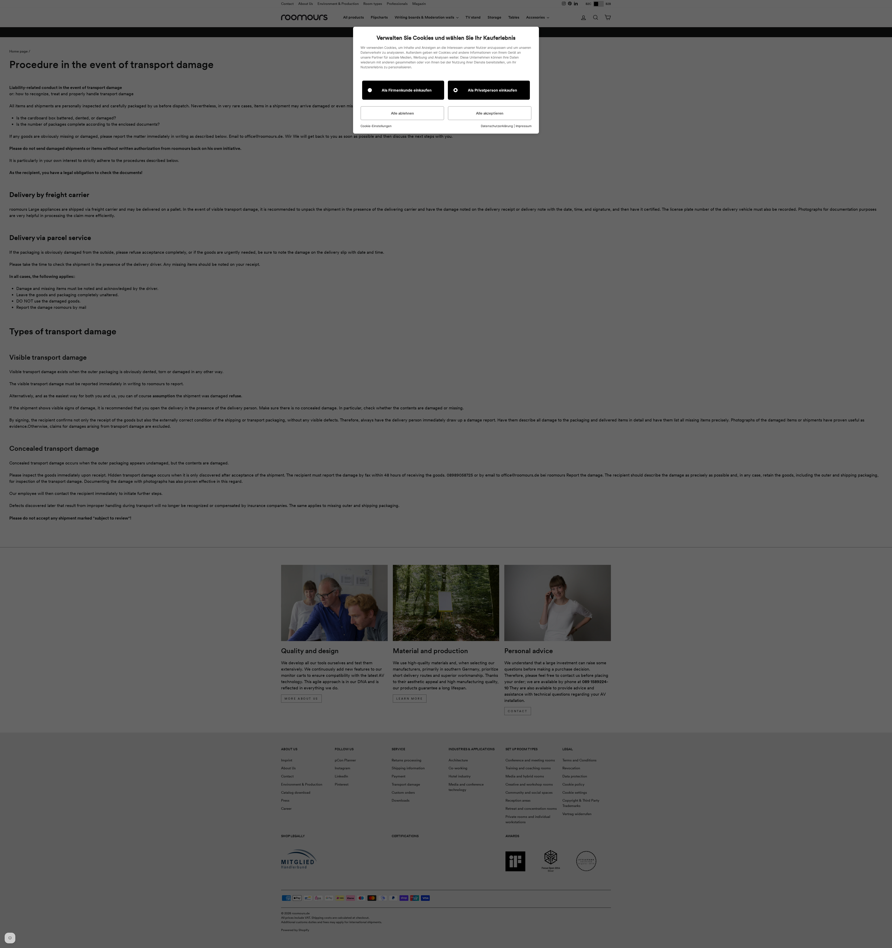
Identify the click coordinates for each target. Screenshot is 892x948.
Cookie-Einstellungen (376, 126)
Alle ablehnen (402, 113)
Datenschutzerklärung (497, 126)
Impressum (523, 126)
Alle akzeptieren (489, 113)
